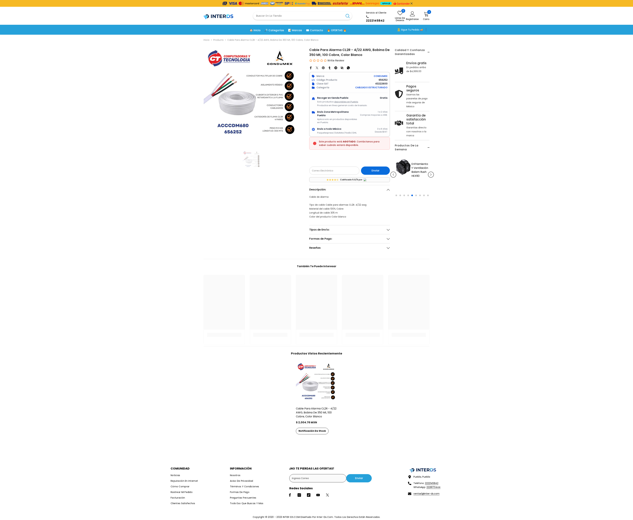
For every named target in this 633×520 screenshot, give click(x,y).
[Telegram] (335, 67)
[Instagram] (299, 495)
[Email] (342, 67)
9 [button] (428, 219)
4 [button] (408, 219)
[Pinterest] (323, 67)
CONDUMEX (381, 76)
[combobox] (298, 16)
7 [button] (420, 219)
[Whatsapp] (348, 67)
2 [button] (400, 219)
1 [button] (396, 219)
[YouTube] (318, 495)
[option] (412, 189)
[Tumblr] (329, 67)
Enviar (375, 170)
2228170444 (433, 487)
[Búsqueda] (302, 16)
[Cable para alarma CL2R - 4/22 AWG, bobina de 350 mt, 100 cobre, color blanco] (316, 382)
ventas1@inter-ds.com (426, 493)
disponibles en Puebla (346, 101)
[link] (224, 335)
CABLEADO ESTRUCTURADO (371, 87)
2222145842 (431, 483)
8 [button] (424, 219)
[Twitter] (317, 67)
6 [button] (416, 219)
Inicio (207, 40)
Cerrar (411, 3)
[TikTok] (308, 495)
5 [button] (412, 219)
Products (218, 40)
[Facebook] (310, 67)
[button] (393, 186)
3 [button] (404, 219)
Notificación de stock (312, 431)
